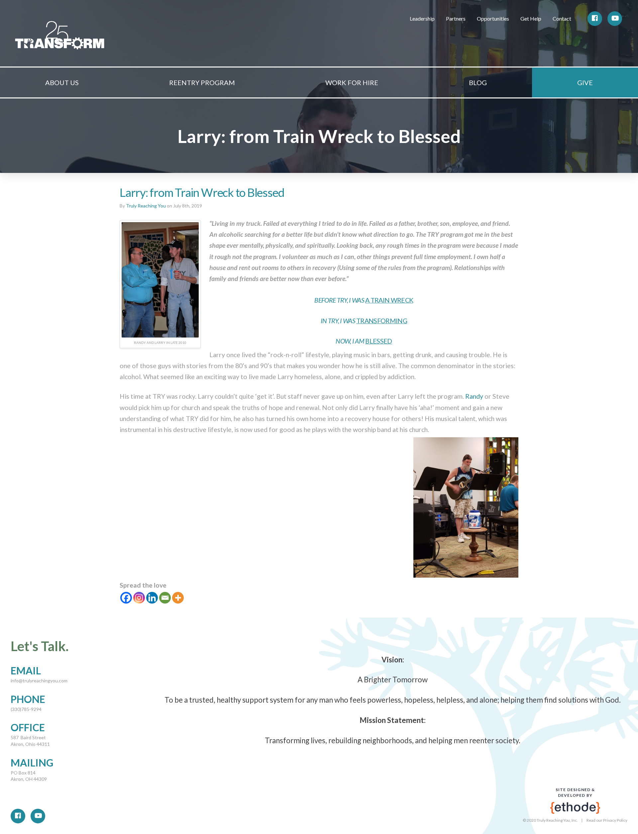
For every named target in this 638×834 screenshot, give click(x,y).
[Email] (165, 598)
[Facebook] (126, 598)
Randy (474, 396)
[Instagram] (139, 598)
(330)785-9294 (26, 709)
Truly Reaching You (146, 205)
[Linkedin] (152, 598)
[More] (178, 598)
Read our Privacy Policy (606, 820)
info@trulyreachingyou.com (39, 680)
